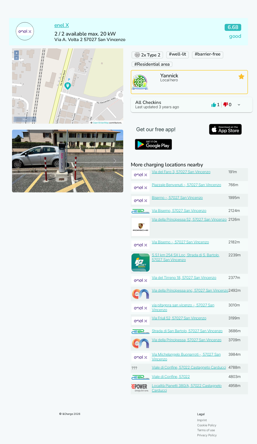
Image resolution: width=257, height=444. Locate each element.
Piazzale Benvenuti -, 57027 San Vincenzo (186, 185)
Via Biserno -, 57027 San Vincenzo (180, 242)
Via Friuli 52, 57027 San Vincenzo (179, 318)
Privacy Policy (207, 435)
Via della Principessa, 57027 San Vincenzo (186, 340)
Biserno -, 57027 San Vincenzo (177, 197)
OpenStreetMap (101, 122)
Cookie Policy (206, 425)
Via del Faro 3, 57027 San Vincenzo (181, 172)
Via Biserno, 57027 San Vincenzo (179, 210)
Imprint (202, 420)
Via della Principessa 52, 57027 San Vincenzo (189, 219)
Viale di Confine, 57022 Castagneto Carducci (189, 367)
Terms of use (206, 430)
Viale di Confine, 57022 (171, 376)
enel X (61, 25)
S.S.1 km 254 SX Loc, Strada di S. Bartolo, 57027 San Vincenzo (186, 257)
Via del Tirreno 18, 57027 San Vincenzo (184, 277)
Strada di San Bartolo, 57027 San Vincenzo (187, 331)
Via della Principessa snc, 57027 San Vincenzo (190, 290)
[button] (189, 104)
